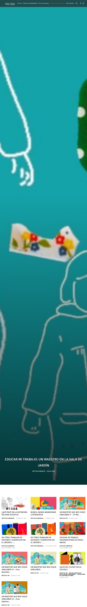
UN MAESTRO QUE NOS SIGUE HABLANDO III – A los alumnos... (14, 599)
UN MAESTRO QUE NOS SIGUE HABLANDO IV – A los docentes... (14, 569)
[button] (76, 3)
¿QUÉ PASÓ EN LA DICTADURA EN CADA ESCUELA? (14, 513)
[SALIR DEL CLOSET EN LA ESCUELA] (72, 558)
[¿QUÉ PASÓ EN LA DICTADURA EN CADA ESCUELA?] (14, 503)
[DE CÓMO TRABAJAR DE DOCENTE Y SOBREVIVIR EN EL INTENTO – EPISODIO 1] (14, 528)
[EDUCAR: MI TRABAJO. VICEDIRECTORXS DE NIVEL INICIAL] (72, 528)
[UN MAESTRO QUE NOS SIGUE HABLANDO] (43, 558)
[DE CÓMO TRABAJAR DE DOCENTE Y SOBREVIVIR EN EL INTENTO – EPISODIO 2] (43, 528)
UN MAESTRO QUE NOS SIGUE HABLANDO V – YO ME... (72, 513)
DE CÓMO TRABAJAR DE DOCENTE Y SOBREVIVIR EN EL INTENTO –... (13, 540)
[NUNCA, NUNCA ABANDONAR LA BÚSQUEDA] (43, 503)
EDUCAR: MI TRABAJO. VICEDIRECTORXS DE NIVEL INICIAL (71, 540)
